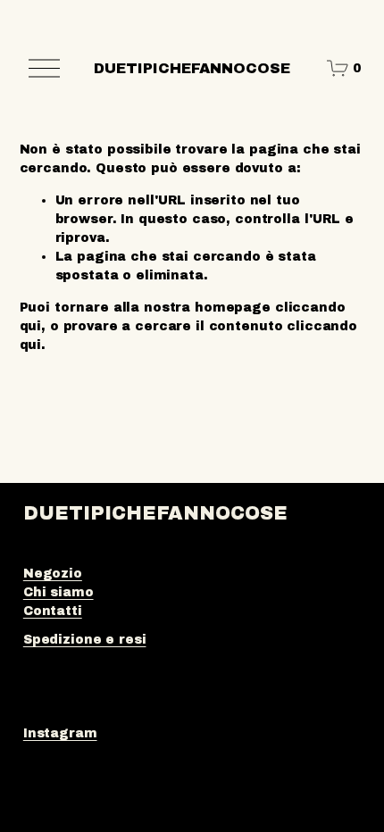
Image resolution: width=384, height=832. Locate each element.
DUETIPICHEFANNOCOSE (192, 68)
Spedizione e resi (84, 639)
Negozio (52, 573)
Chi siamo (58, 592)
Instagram (60, 733)
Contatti (52, 611)
